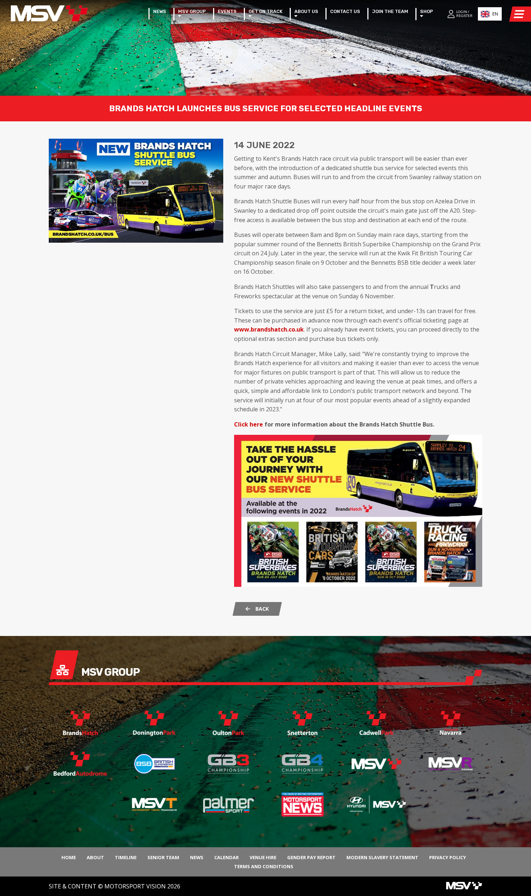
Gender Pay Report (311, 857)
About (95, 857)
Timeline (126, 857)
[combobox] (490, 14)
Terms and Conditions (263, 866)
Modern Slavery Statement (382, 857)
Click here (248, 424)
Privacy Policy (447, 857)
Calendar (226, 857)
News (196, 857)
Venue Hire (263, 857)
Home (68, 857)
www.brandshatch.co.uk (269, 329)
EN (495, 13)
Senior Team (163, 857)
